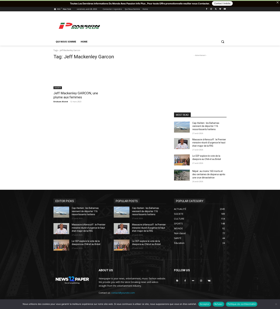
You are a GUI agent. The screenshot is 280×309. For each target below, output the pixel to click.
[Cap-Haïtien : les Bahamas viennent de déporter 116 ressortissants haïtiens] (182, 127)
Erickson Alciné (60, 101)
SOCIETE (57, 88)
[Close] (277, 2)
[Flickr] (193, 281)
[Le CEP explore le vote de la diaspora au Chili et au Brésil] (182, 159)
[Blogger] (177, 281)
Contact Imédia (203, 3)
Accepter (205, 304)
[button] (223, 42)
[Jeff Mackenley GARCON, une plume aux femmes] (79, 76)
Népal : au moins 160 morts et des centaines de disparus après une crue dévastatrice (208, 174)
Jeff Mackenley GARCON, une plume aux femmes (75, 95)
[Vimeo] (220, 9)
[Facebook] (207, 9)
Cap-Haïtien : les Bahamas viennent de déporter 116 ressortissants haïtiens (205, 126)
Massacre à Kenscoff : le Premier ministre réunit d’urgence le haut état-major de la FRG (209, 142)
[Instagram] (211, 9)
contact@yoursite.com (123, 292)
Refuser (218, 304)
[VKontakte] (209, 281)
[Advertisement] (164, 25)
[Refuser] (276, 304)
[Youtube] (225, 9)
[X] (216, 9)
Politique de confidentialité (242, 304)
